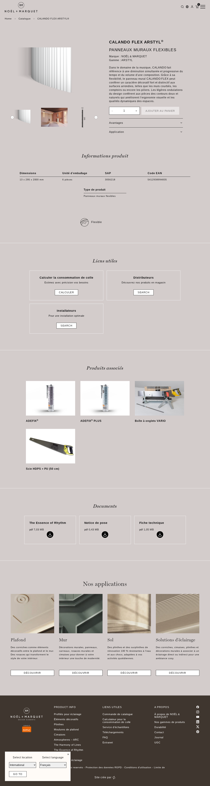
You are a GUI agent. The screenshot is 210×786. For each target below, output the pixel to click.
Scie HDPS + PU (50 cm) (42, 468)
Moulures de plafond (66, 729)
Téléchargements (113, 732)
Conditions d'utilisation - (139, 767)
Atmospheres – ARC (66, 739)
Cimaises (59, 734)
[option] (25, 117)
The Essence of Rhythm (68, 749)
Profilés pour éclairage (67, 714)
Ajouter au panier (160, 110)
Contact (159, 732)
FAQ (105, 737)
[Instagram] (197, 712)
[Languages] (187, 7)
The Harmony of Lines (67, 744)
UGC (157, 742)
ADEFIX (32, 420)
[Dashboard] (192, 7)
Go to (17, 774)
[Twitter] (197, 726)
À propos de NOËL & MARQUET (167, 715)
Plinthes (59, 724)
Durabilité (160, 727)
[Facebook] (197, 707)
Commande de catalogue (118, 714)
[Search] (182, 7)
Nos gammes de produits (169, 722)
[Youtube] (197, 717)
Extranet (108, 742)
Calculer (66, 292)
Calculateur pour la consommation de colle (117, 720)
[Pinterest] (197, 731)
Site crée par (102, 777)
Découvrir (32, 672)
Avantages (116, 122)
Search (143, 292)
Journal (158, 737)
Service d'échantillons (116, 727)
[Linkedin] (197, 721)
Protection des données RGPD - (105, 767)
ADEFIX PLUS (91, 420)
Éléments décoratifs (66, 719)
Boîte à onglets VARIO (150, 420)
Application (116, 132)
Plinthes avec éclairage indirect (68, 761)
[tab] (146, 123)
